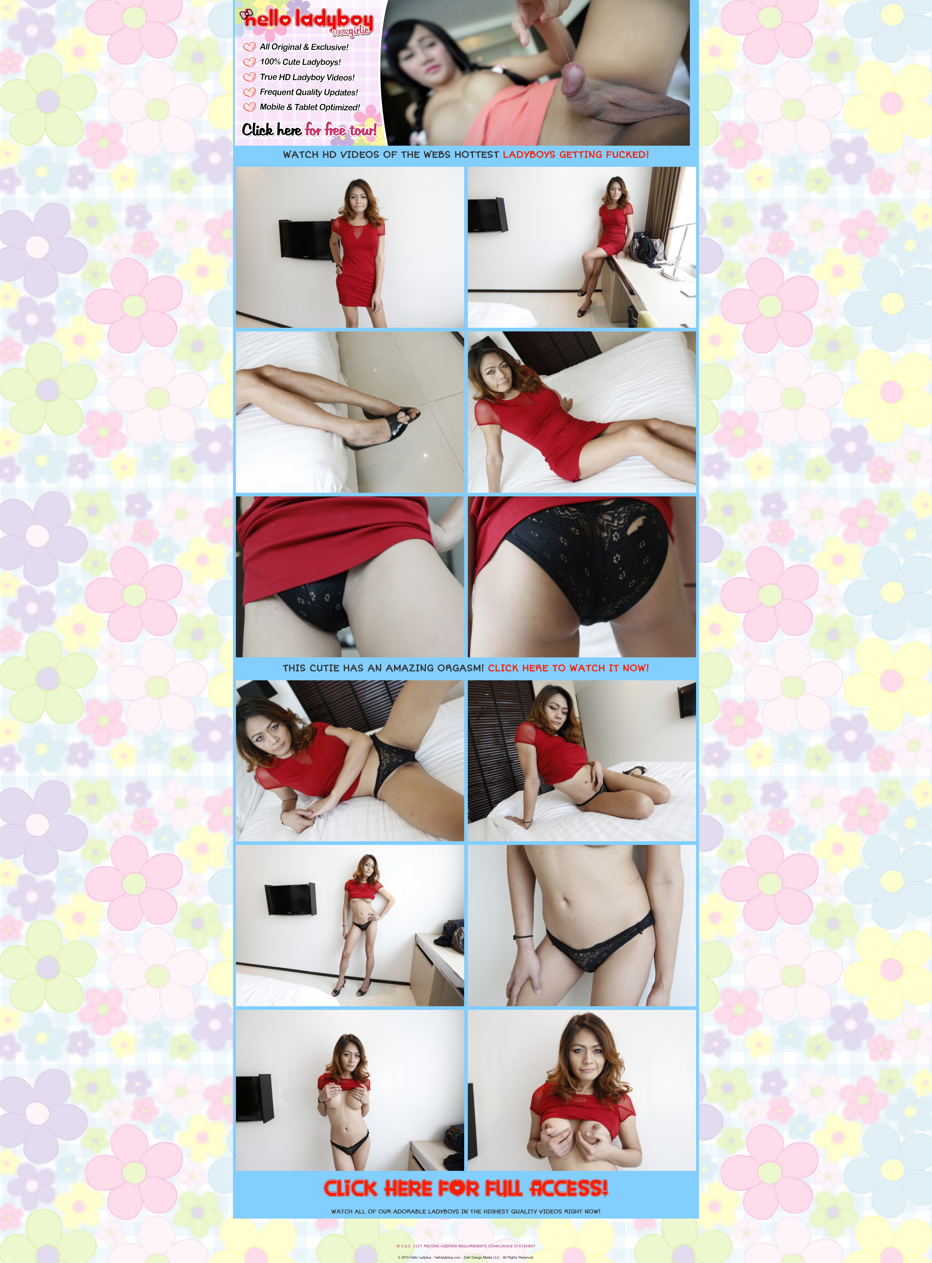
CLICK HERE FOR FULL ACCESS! (466, 1189)
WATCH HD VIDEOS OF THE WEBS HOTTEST (466, 155)
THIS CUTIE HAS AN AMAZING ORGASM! (466, 668)
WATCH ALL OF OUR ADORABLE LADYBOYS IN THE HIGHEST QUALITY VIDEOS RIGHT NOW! (466, 1211)
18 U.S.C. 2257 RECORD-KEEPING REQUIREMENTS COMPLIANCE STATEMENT (466, 1246)
